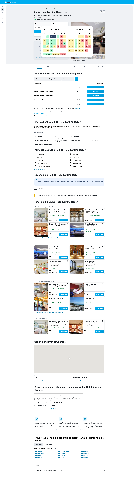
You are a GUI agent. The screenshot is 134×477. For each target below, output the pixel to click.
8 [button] (79, 40)
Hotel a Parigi (61, 457)
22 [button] (48, 47)
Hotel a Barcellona (39, 451)
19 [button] (61, 43)
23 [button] (51, 47)
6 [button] (64, 37)
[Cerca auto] (2, 12)
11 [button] (58, 40)
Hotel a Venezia (61, 453)
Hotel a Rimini (84, 451)
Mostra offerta (64, 220)
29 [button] (48, 50)
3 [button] (54, 37)
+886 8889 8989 (38, 17)
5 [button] (61, 37)
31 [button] (86, 50)
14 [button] (44, 43)
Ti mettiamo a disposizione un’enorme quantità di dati (48, 470)
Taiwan (39, 8)
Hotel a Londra (38, 457)
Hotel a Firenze (84, 455)
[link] (47, 237)
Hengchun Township (56, 8)
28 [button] (44, 50)
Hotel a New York (85, 453)
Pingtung (47, 8)
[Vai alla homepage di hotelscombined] (10, 2)
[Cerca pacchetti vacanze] (2, 15)
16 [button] (51, 43)
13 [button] (64, 40)
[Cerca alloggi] (2, 9)
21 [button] (44, 47)
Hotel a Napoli (61, 455)
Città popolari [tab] (39, 444)
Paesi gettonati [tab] (48, 444)
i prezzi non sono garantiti (65, 463)
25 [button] (58, 47)
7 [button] (44, 40)
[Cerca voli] (2, 6)
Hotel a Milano (84, 457)
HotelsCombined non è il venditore (43, 468)
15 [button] (48, 43)
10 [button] (54, 40)
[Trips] (2, 22)
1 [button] (79, 37)
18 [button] (58, 43)
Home (35, 8)
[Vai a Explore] (2, 18)
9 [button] (51, 40)
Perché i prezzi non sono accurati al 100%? (46, 473)
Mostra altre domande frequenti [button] (58, 408)
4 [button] (89, 37)
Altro (35, 129)
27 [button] (64, 47)
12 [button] (61, 40)
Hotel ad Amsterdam (39, 453)
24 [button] (54, 47)
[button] (2, 2)
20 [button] (64, 43)
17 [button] (54, 43)
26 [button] (61, 47)
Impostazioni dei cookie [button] (39, 113)
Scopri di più (78, 108)
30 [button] (51, 50)
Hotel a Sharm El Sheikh (63, 451)
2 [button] (51, 37)
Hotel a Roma (38, 455)
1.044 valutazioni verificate (47, 19)
